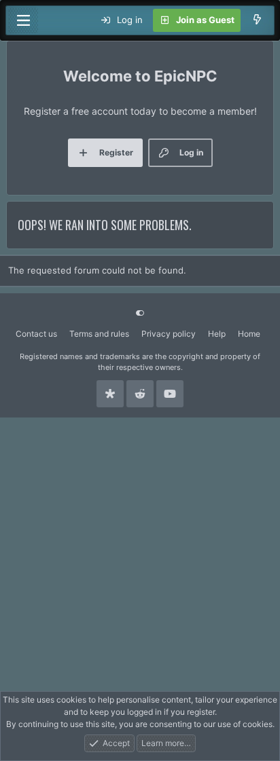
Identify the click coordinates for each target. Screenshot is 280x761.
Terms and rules (99, 334)
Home (249, 334)
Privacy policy (168, 334)
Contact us (36, 334)
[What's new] (257, 20)
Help (217, 334)
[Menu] (23, 20)
